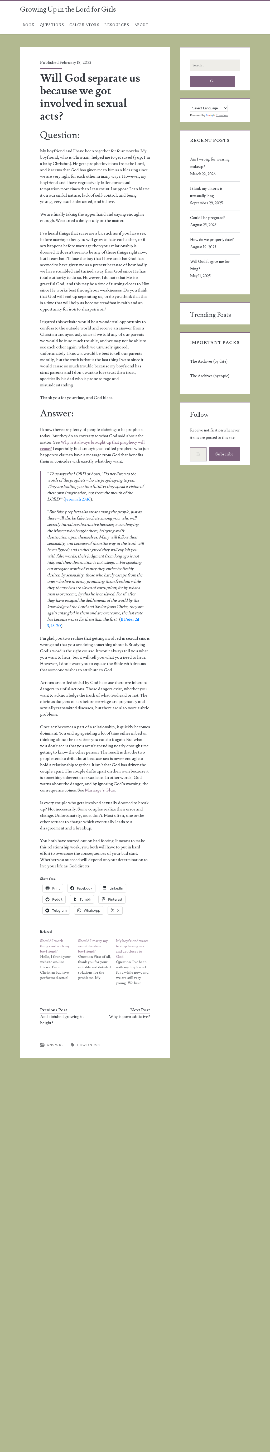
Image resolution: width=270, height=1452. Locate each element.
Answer (55, 1045)
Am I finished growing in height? (62, 1020)
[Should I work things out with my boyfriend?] (59, 959)
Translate (222, 115)
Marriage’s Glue (100, 790)
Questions (52, 25)
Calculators (84, 25)
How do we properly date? (212, 239)
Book (29, 25)
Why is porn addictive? (129, 1016)
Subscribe (224, 454)
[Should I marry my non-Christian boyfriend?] (97, 959)
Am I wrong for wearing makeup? (210, 163)
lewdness (88, 1045)
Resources (116, 25)
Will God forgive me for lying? (210, 265)
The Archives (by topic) (209, 375)
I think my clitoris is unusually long (206, 192)
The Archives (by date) (209, 361)
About (141, 25)
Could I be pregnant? (207, 217)
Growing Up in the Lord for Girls (68, 9)
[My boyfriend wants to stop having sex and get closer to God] (135, 962)
